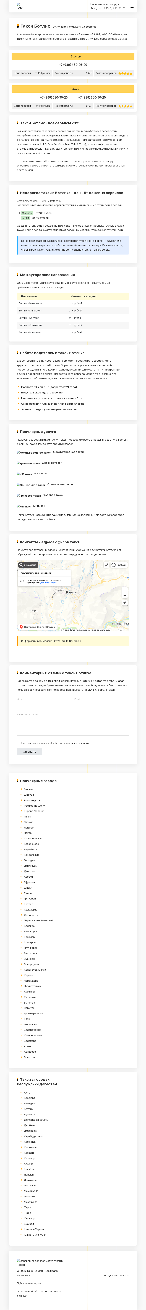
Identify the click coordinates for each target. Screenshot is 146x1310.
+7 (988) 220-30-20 (54, 97)
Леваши (29, 1174)
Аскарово (30, 1051)
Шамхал (29, 1224)
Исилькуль (30, 865)
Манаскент (31, 1196)
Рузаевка (30, 997)
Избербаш (30, 1130)
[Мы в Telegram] (120, 1285)
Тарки (27, 1207)
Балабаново (31, 844)
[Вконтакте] (27, 654)
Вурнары (29, 958)
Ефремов (29, 882)
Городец (29, 860)
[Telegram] (20, 654)
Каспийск (29, 1141)
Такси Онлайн (35, 1271)
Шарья (28, 887)
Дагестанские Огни (36, 1119)
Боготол (29, 1057)
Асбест (28, 876)
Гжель (28, 893)
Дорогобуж (31, 915)
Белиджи (29, 1103)
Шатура (29, 794)
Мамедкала (31, 1191)
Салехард (30, 909)
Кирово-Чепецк (34, 811)
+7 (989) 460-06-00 (103, 34)
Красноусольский (35, 969)
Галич (27, 816)
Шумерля (30, 942)
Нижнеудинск (32, 986)
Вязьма (28, 822)
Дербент (29, 1125)
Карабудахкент (34, 1136)
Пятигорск (30, 947)
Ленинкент (31, 1180)
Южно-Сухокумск (35, 1234)
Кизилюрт (30, 1158)
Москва (28, 789)
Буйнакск (29, 1114)
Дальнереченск (34, 1013)
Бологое (29, 926)
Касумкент (31, 1147)
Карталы (29, 991)
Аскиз (27, 1046)
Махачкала (30, 1202)
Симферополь (33, 1035)
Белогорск (30, 931)
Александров (32, 800)
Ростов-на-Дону (34, 805)
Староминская (33, 838)
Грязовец (30, 898)
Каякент (29, 1152)
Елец (27, 1019)
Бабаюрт (29, 1098)
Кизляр (28, 1163)
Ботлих (28, 1109)
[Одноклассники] (33, 654)
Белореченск (32, 1029)
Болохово (30, 1040)
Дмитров (29, 871)
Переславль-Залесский (38, 920)
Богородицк (32, 964)
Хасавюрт (30, 1218)
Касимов (29, 937)
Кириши (28, 975)
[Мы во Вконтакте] (126, 1285)
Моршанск (30, 1024)
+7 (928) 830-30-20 (92, 97)
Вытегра (29, 1002)
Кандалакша (31, 854)
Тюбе (27, 1212)
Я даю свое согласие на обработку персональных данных (54, 743)
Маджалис (30, 1185)
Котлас (28, 904)
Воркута (29, 1008)
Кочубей (29, 1169)
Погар (28, 833)
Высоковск (30, 953)
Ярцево (29, 827)
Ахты (27, 1092)
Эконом (76, 56)
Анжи (76, 89)
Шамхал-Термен (34, 1229)
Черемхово (31, 980)
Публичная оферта (29, 1283)
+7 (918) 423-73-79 (114, 8)
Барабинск (30, 849)
